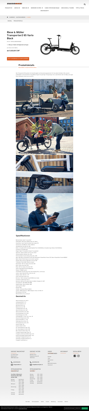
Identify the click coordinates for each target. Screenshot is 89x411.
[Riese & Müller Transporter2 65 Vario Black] (60, 42)
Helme (42, 401)
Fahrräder (12, 17)
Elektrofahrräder (20, 17)
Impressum (50, 365)
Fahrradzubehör (35, 401)
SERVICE (16, 8)
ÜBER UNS (25, 8)
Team (49, 358)
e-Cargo (29, 17)
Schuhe (47, 401)
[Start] (7, 17)
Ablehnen (78, 408)
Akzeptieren (85, 408)
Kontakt (49, 356)
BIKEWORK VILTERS (36, 8)
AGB (49, 361)
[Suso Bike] (14, 3)
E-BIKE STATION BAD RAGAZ (52, 8)
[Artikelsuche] (85, 5)
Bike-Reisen (44, 10)
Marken (66, 401)
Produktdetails (18, 21)
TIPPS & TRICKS (80, 8)
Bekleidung (53, 401)
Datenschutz (50, 360)
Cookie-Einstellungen (69, 408)
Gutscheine (60, 401)
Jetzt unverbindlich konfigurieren (18, 58)
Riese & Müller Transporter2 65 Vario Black (20, 35)
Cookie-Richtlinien (22, 408)
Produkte (8, 8)
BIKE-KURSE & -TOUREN (67, 8)
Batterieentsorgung (52, 363)
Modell (10, 21)
